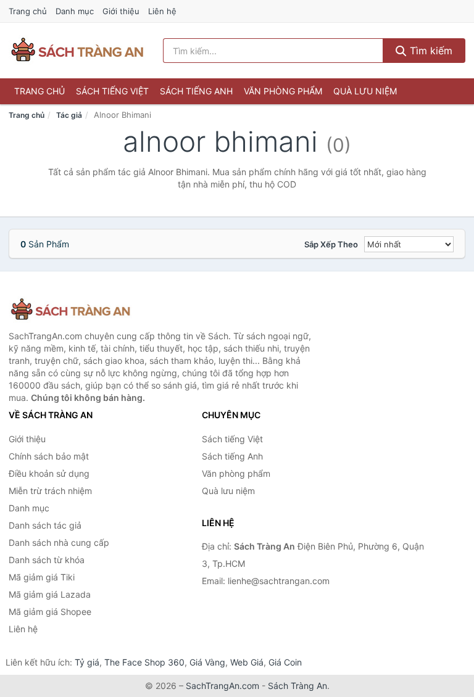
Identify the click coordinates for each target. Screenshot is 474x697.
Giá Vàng (207, 662)
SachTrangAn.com (222, 685)
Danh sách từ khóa (47, 560)
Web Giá (247, 662)
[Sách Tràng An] (70, 310)
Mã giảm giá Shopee (50, 611)
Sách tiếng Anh (196, 91)
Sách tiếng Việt (112, 91)
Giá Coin (285, 662)
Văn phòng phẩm (283, 91)
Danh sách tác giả (45, 525)
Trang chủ (28, 11)
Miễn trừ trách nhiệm (50, 490)
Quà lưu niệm (365, 91)
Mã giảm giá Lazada (50, 594)
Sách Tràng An (297, 685)
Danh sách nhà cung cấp (59, 542)
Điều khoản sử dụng (49, 473)
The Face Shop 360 (144, 662)
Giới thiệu (120, 11)
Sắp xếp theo (331, 244)
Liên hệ (162, 11)
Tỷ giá (87, 662)
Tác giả (69, 115)
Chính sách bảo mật (49, 456)
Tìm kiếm (429, 50)
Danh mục (75, 11)
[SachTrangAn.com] (77, 50)
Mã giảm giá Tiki (42, 577)
